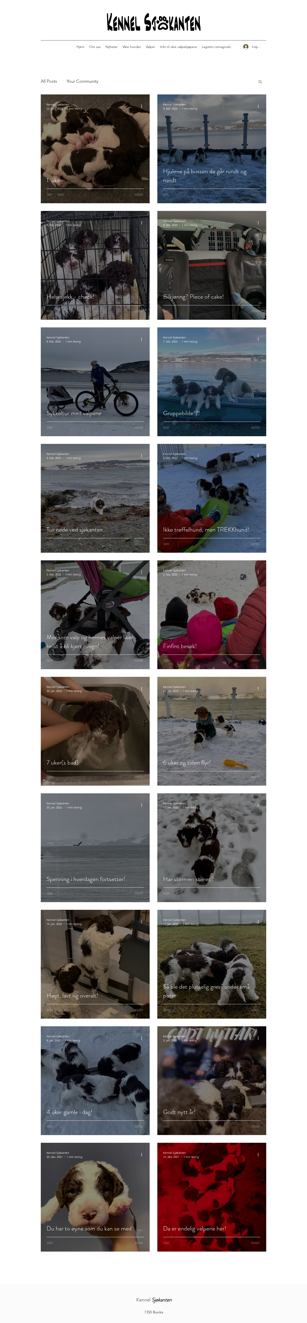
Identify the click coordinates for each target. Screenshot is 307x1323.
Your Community (82, 81)
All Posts (49, 81)
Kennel (154, 1299)
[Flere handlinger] (143, 106)
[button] (260, 82)
